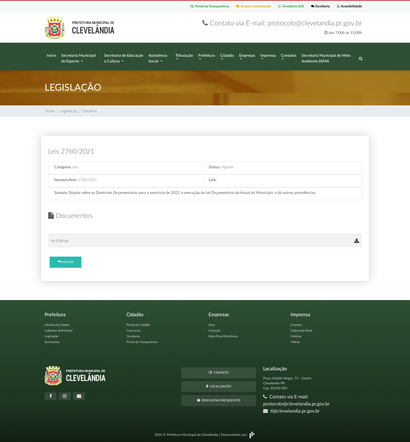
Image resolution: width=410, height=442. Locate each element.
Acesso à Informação (255, 6)
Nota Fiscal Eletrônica (223, 336)
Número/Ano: (65, 180)
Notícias (296, 336)
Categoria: (62, 167)
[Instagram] (65, 396)
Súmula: (61, 193)
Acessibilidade (351, 6)
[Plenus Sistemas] (252, 434)
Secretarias (52, 342)
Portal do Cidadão (138, 325)
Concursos (133, 330)
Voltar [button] (67, 262)
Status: (214, 167)
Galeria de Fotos (301, 330)
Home (50, 111)
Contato (220, 372)
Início (51, 55)
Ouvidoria (322, 6)
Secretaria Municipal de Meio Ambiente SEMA (326, 58)
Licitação (214, 330)
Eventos (296, 325)
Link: (213, 180)
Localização (219, 386)
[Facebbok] (50, 396)
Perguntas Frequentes (220, 400)
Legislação (68, 111)
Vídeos (295, 342)
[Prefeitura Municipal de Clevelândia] (81, 27)
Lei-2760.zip (59, 241)
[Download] (356, 241)
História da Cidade (57, 325)
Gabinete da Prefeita (58, 330)
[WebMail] (79, 396)
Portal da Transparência (211, 6)
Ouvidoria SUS (292, 6)
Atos (212, 325)
